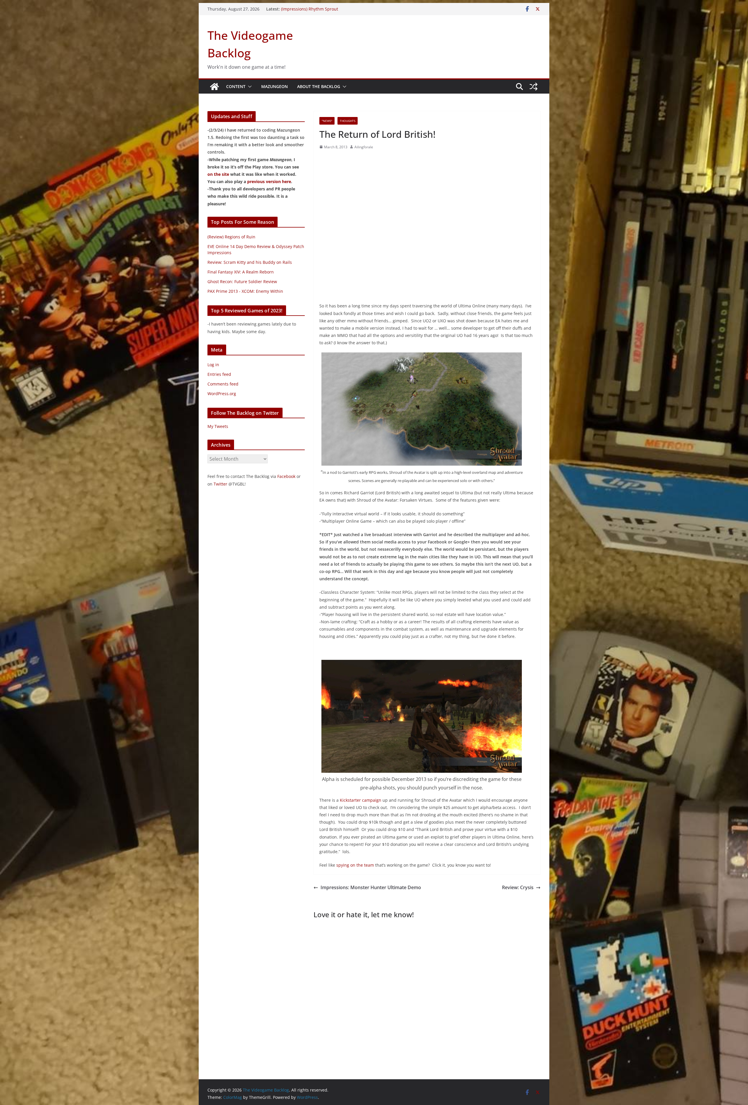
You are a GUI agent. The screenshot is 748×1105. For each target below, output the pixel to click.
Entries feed (219, 374)
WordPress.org (221, 393)
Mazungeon (274, 86)
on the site (218, 174)
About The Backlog (318, 86)
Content (235, 86)
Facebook (286, 476)
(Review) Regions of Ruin (231, 237)
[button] (248, 86)
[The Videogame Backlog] (214, 87)
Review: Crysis (518, 887)
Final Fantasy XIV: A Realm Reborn (240, 272)
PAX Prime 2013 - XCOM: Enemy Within (245, 291)
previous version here (269, 181)
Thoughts (347, 121)
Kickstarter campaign (360, 800)
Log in (213, 364)
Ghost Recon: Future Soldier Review (242, 281)
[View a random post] (534, 87)
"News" (327, 121)
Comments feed (222, 384)
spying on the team (355, 865)
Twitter (220, 484)
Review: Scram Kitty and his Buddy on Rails (249, 262)
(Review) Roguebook (300, 9)
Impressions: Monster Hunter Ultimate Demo (371, 887)
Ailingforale (363, 146)
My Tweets (217, 426)
